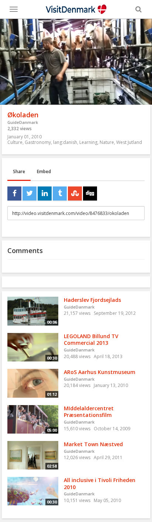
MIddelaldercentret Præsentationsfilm (89, 412)
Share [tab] (19, 171)
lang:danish (65, 142)
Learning (88, 142)
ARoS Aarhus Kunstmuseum (99, 371)
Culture (15, 142)
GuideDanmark (22, 122)
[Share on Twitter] (30, 193)
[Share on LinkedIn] (45, 193)
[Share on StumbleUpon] (75, 193)
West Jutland (129, 142)
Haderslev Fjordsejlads (92, 299)
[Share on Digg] (90, 193)
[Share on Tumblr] (60, 193)
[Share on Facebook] (14, 193)
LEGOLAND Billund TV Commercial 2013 (91, 340)
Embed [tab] (44, 171)
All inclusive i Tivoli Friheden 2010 (99, 483)
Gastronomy (38, 142)
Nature (107, 142)
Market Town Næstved (93, 444)
